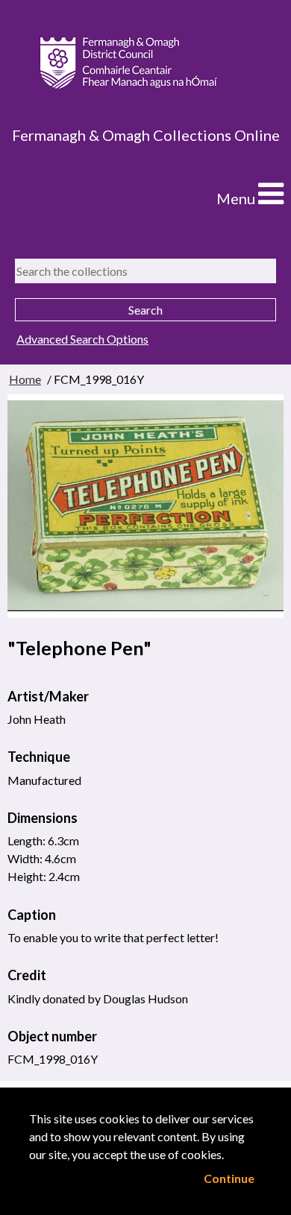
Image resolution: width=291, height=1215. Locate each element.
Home (25, 379)
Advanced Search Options (82, 339)
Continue (229, 1178)
